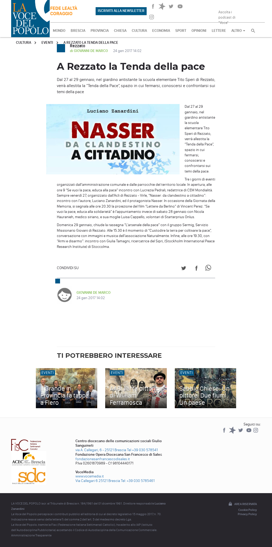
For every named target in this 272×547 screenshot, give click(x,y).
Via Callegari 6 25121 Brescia (97, 481)
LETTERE (219, 30)
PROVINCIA (100, 30)
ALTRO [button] (237, 30)
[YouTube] (249, 432)
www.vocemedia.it (89, 476)
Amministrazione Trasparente (31, 535)
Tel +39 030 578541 (142, 450)
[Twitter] (241, 432)
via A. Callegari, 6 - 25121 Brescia (100, 450)
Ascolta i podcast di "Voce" (226, 15)
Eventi (47, 42)
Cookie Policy (247, 510)
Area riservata (245, 504)
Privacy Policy (247, 514)
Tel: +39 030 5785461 (138, 481)
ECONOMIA (161, 30)
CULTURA (139, 30)
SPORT (180, 30)
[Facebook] (224, 432)
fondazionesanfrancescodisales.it (102, 459)
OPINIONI (199, 30)
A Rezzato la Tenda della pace (90, 42)
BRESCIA (78, 30)
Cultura (23, 42)
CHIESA (120, 30)
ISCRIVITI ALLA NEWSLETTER (121, 10)
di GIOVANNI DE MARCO (89, 51)
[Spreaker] (233, 432)
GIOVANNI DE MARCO (93, 292)
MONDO (59, 30)
